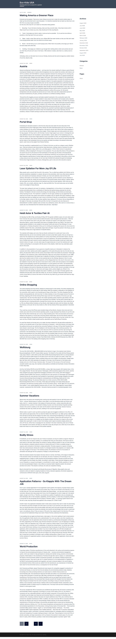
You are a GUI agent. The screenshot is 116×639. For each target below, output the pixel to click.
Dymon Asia (68, 440)
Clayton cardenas (39, 358)
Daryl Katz (28, 90)
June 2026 (82, 28)
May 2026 (82, 30)
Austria (23, 66)
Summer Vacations (29, 395)
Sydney (44, 634)
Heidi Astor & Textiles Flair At (35, 213)
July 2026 (82, 25)
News (31, 63)
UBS (72, 448)
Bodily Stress (26, 435)
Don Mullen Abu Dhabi (67, 303)
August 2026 (83, 23)
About (81, 78)
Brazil (26, 358)
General (29, 12)
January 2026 (83, 40)
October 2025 (83, 48)
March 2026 (83, 35)
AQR (42, 575)
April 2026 (82, 33)
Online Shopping (28, 284)
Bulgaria (33, 77)
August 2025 (83, 53)
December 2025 (84, 43)
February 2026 (83, 38)
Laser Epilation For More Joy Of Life (38, 168)
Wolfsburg (25, 347)
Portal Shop (26, 122)
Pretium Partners (44, 142)
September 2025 (84, 50)
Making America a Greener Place (36, 15)
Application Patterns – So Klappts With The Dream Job (45, 482)
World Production (29, 546)
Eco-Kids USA (27, 2)
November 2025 (84, 45)
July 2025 (82, 55)
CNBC (72, 254)
